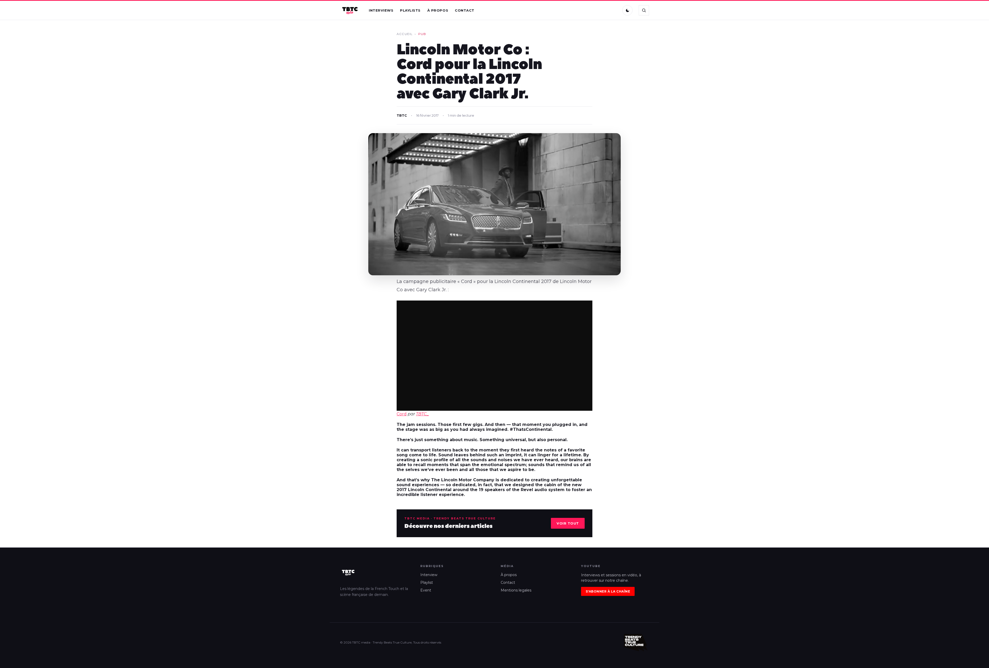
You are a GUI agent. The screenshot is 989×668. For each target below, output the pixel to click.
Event (425, 590)
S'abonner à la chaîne (608, 591)
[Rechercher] (644, 10)
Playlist (426, 582)
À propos (437, 10)
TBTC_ (422, 414)
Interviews (381, 10)
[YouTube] (613, 10)
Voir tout (568, 523)
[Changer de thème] (627, 10)
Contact (464, 10)
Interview (428, 574)
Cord (402, 414)
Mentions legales (516, 590)
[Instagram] (602, 10)
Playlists (410, 10)
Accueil (405, 34)
